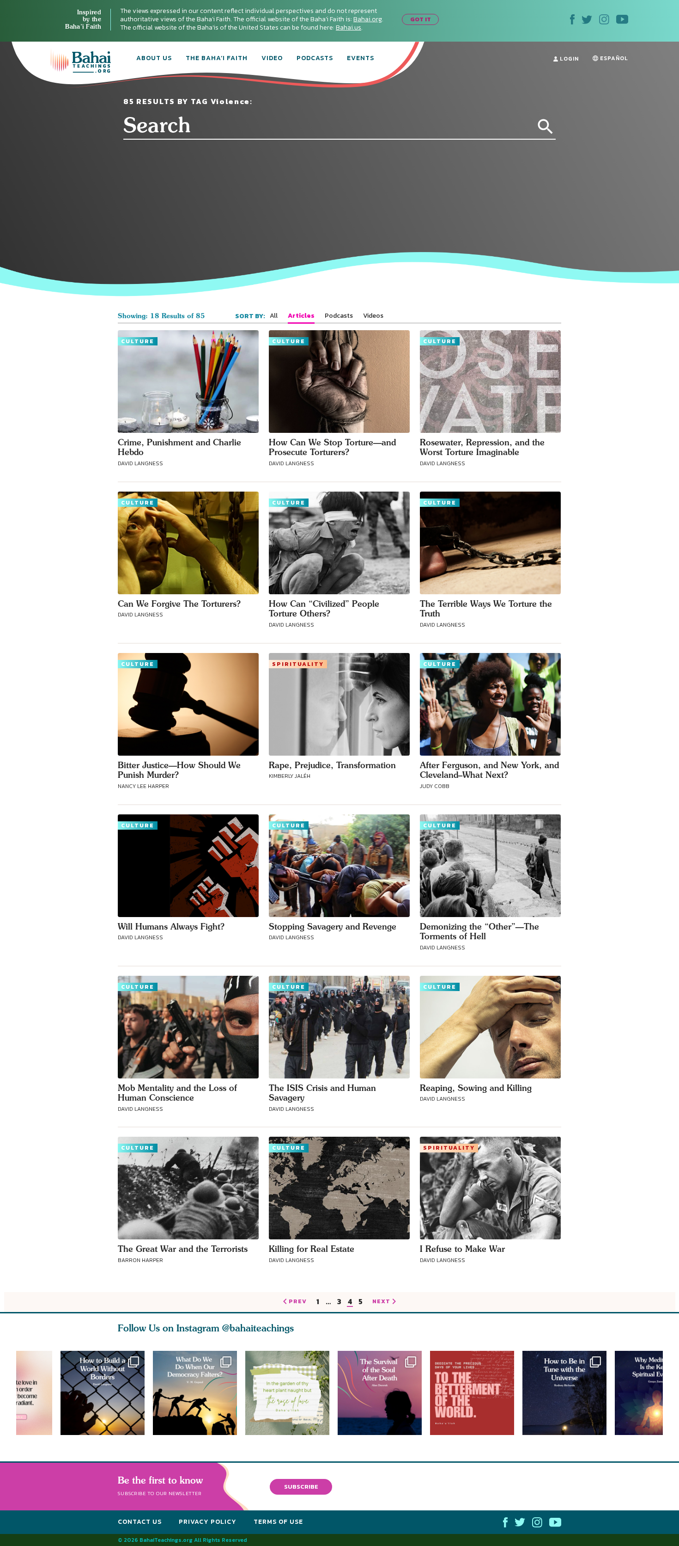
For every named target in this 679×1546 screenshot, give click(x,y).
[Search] (545, 127)
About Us (154, 59)
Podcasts (315, 59)
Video (272, 59)
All (274, 315)
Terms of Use (278, 1522)
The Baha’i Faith (217, 59)
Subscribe (301, 1486)
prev (298, 1302)
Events (360, 59)
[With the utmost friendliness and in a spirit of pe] (476, 1393)
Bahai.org (367, 19)
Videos (373, 315)
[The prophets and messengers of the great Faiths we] (103, 1393)
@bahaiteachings (258, 1328)
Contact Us (140, 1522)
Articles (301, 315)
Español (613, 58)
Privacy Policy (207, 1522)
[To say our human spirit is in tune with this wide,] (568, 1393)
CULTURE (137, 341)
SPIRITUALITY (298, 664)
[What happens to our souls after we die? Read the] (384, 1393)
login (568, 58)
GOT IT (420, 19)
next (381, 1302)
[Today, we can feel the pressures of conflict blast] (195, 1393)
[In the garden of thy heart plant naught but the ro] (291, 1393)
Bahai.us (348, 27)
